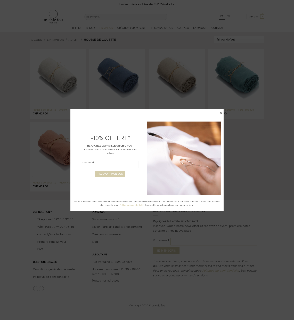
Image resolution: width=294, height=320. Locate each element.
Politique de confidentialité (132, 205)
